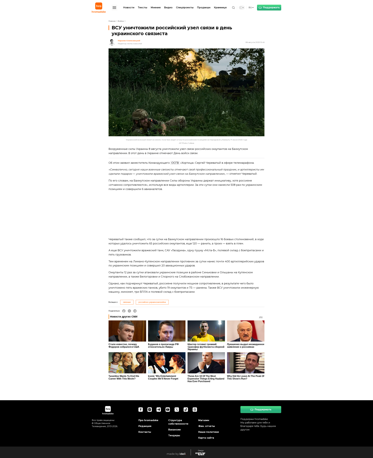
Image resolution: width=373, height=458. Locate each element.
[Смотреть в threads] (195, 409)
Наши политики (208, 432)
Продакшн (203, 7)
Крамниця (220, 7)
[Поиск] (233, 8)
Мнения (156, 7)
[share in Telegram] (135, 311)
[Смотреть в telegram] (158, 409)
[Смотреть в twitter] (177, 409)
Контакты (144, 432)
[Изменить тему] (242, 7)
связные (127, 302)
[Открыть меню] (114, 8)
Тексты (142, 7)
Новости (128, 7)
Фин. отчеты (206, 426)
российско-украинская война (152, 302)
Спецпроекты (184, 7)
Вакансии (174, 429)
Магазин (203, 420)
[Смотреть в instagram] (149, 409)
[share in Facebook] (123, 311)
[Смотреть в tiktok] (186, 409)
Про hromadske (148, 420)
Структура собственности (178, 422)
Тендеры (174, 435)
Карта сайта (206, 437)
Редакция (144, 426)
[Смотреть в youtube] (168, 409)
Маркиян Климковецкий (129, 41)
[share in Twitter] (129, 311)
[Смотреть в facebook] (140, 409)
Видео (168, 7)
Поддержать (271, 7)
